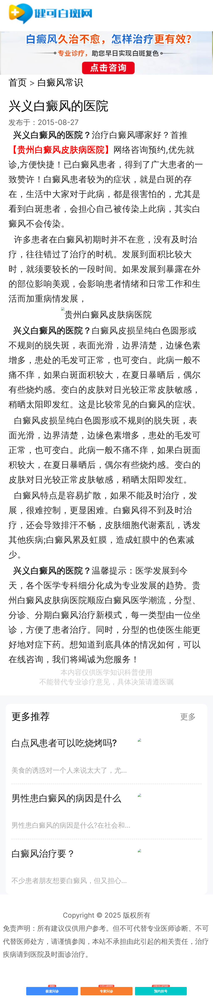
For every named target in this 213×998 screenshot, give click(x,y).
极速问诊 (52, 990)
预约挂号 (161, 990)
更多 (188, 716)
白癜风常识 (60, 82)
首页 (18, 82)
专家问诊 (106, 990)
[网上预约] (106, 314)
